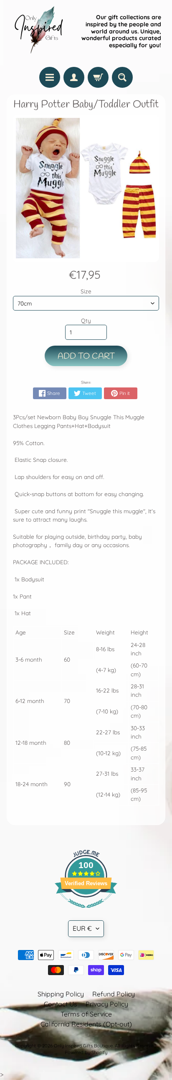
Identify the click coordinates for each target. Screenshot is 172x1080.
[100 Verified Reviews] (86, 912)
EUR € (82, 928)
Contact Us (60, 1004)
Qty (86, 320)
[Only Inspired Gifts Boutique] (38, 31)
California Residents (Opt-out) (86, 1024)
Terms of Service (86, 1014)
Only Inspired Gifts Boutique (83, 1046)
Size (86, 291)
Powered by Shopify (86, 1052)
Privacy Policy (107, 1004)
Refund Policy (113, 994)
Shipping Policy (61, 994)
